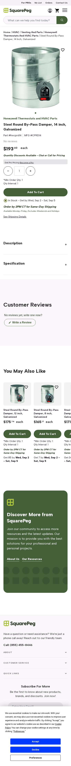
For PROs (26, 3)
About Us (13, 559)
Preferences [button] (19, 731)
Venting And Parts (32, 32)
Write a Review (24, 323)
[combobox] (30, 20)
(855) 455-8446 (21, 645)
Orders (48, 3)
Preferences (35, 758)
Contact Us (62, 3)
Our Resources (32, 559)
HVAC (15, 32)
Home (6, 32)
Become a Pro (27, 162)
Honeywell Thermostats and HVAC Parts (30, 118)
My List (38, 3)
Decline (35, 750)
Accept (35, 741)
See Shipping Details (14, 216)
